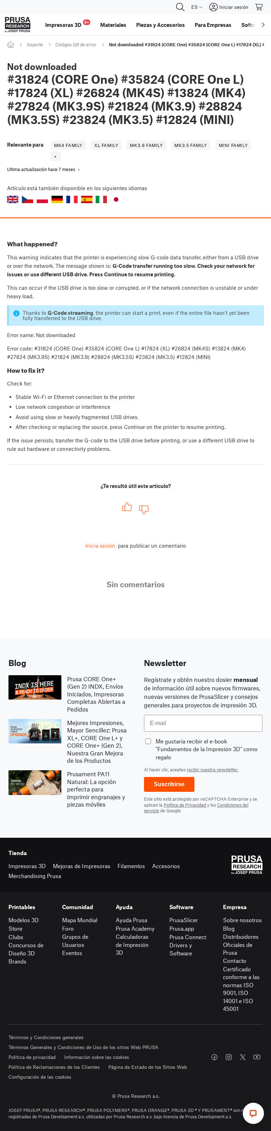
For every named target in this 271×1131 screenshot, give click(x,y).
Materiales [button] (113, 25)
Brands (17, 961)
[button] (12, 199)
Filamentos (131, 865)
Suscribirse (169, 784)
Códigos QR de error (75, 44)
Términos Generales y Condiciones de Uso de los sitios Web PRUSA (83, 1047)
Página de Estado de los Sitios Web (147, 1067)
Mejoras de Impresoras (81, 865)
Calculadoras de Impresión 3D (132, 944)
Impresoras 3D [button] (67, 24)
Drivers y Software (180, 949)
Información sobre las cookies (96, 1057)
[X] (242, 1057)
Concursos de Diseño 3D (25, 949)
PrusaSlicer (183, 920)
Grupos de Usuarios (75, 940)
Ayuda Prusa (131, 920)
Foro (68, 928)
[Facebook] (214, 1057)
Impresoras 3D (27, 865)
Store (15, 928)
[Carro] (259, 7)
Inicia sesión (100, 545)
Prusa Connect (187, 936)
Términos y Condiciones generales (46, 1037)
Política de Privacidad (185, 805)
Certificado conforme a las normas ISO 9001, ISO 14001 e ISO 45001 (241, 989)
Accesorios (166, 865)
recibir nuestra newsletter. (213, 769)
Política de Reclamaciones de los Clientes (54, 1067)
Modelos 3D (23, 920)
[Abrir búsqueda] (180, 7)
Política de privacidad (32, 1057)
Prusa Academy (135, 928)
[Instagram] (228, 1057)
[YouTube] (257, 1057)
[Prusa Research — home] (17, 24)
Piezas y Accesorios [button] (160, 25)
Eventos (72, 952)
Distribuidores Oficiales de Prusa (241, 944)
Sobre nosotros (242, 920)
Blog (229, 928)
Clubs (15, 936)
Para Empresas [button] (213, 25)
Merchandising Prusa (34, 875)
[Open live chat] (253, 1113)
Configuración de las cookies (39, 1077)
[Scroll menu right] (263, 24)
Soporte (35, 44)
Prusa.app (181, 928)
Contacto (234, 960)
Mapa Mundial (79, 920)
